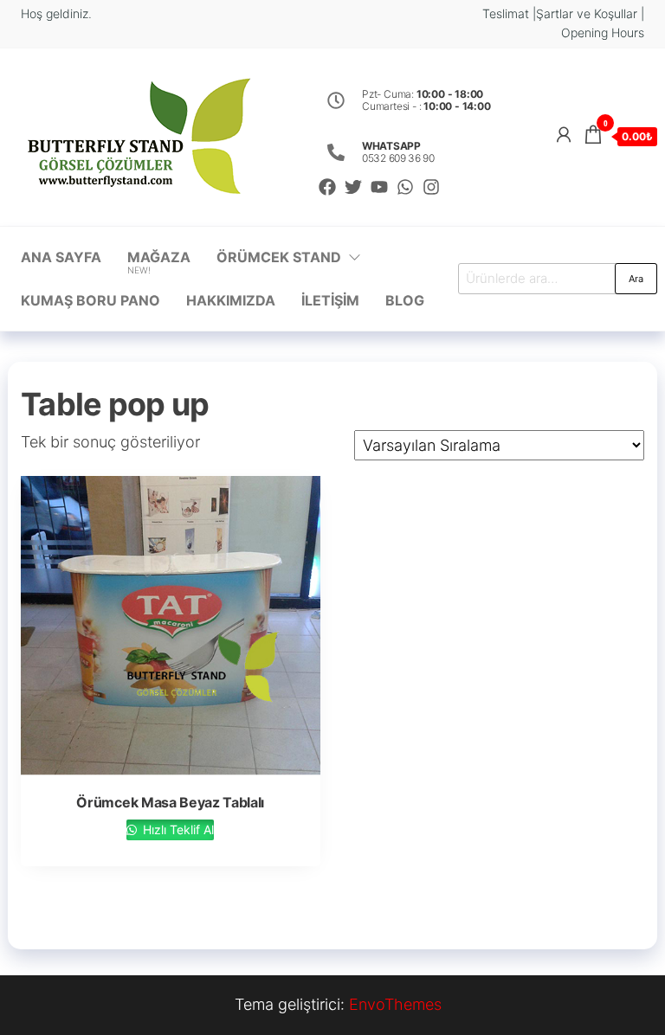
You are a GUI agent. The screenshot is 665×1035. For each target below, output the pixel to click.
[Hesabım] (563, 134)
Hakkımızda (230, 300)
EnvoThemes (395, 1004)
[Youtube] (379, 187)
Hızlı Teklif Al (176, 829)
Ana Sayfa (61, 257)
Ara (636, 279)
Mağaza (158, 262)
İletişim (330, 300)
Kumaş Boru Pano (90, 300)
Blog (404, 300)
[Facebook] (327, 187)
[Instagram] (431, 187)
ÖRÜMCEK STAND (278, 257)
